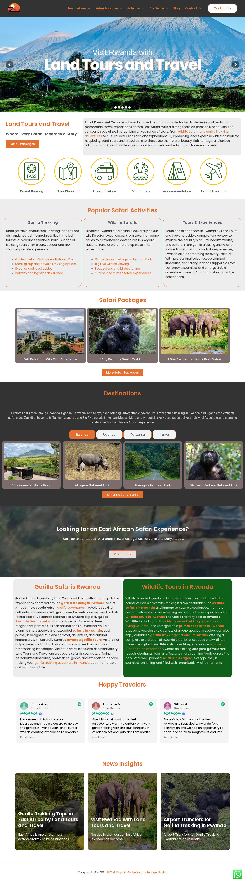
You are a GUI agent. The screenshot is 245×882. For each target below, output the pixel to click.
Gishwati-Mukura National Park (214, 485)
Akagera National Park (92, 485)
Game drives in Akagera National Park (123, 259)
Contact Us (193, 8)
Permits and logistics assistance (39, 273)
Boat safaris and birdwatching (117, 268)
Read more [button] (27, 737)
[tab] (82, 434)
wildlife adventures (70, 607)
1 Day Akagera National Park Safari (194, 359)
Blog (176, 8)
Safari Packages (106, 8)
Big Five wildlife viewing (112, 264)
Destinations (77, 8)
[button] (88, 8)
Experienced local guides (33, 268)
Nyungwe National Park (153, 485)
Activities (134, 8)
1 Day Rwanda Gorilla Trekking (122, 359)
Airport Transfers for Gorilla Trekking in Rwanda (195, 822)
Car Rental (157, 8)
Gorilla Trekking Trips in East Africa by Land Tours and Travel (48, 819)
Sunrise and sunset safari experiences (123, 273)
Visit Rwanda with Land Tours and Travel (118, 822)
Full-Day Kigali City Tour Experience (50, 359)
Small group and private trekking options (46, 264)
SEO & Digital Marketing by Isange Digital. (137, 872)
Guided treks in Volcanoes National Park (45, 259)
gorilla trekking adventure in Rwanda (62, 662)
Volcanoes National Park (31, 485)
